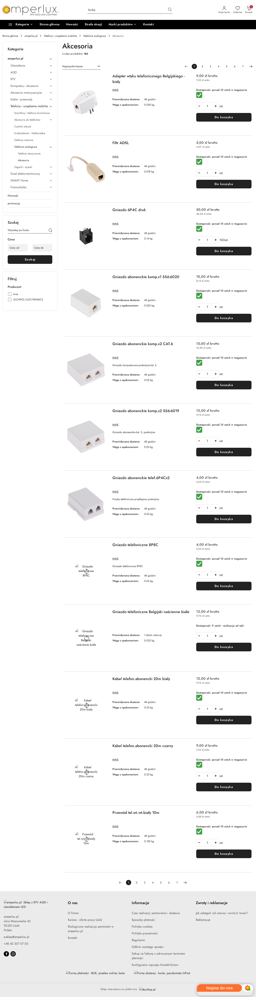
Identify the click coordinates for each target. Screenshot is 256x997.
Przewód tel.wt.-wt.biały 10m (135, 812)
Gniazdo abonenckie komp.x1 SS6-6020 (145, 277)
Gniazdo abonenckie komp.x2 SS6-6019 (145, 411)
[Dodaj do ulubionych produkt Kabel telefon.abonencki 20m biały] (103, 680)
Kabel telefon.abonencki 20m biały (141, 679)
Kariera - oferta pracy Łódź (85, 920)
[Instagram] (13, 953)
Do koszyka (224, 117)
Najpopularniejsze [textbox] (72, 66)
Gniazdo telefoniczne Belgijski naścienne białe (150, 612)
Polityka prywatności (145, 933)
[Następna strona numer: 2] (251, 66)
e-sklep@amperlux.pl (16, 937)
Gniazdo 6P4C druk (129, 210)
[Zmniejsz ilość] (199, 106)
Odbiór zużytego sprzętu (147, 947)
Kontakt (72, 938)
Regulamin (138, 940)
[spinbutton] (207, 106)
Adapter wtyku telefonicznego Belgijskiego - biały (148, 78)
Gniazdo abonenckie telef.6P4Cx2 (141, 478)
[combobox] (81, 66)
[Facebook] (6, 953)
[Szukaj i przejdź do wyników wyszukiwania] (169, 10)
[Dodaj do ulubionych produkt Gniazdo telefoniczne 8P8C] (103, 546)
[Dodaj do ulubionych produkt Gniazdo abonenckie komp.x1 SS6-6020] (103, 278)
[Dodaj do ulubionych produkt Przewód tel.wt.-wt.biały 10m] (103, 814)
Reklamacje (203, 920)
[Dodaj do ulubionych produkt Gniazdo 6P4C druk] (103, 211)
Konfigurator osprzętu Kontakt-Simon (155, 965)
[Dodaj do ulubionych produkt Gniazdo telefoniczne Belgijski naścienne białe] (103, 613)
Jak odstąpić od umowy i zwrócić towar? (222, 913)
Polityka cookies (142, 926)
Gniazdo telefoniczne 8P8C (135, 545)
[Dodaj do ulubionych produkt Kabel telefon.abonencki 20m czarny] (103, 747)
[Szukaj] (50, 231)
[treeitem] (30, 58)
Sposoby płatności (143, 920)
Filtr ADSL (120, 143)
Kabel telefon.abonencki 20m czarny (142, 746)
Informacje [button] (140, 903)
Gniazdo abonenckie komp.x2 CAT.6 (142, 344)
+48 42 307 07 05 (16, 943)
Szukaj (30, 259)
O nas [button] (72, 903)
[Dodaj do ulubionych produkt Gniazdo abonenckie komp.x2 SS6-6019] (103, 412)
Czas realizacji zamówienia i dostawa (156, 913)
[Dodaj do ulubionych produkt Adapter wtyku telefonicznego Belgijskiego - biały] (103, 78)
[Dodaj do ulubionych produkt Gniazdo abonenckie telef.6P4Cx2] (103, 479)
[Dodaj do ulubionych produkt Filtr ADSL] (103, 144)
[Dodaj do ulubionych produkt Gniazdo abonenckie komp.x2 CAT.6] (103, 345)
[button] (122, 24)
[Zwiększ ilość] (216, 106)
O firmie (73, 913)
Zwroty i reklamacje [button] (212, 903)
